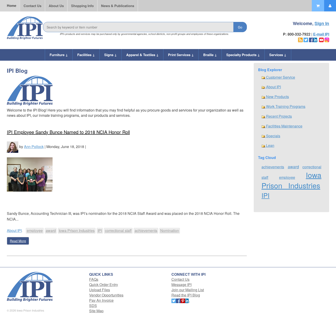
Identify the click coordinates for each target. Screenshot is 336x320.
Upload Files (99, 289)
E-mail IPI (321, 34)
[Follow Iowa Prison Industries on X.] (306, 39)
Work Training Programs (285, 106)
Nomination (169, 230)
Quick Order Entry (103, 284)
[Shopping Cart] (318, 5)
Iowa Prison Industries (77, 230)
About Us (56, 5)
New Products (277, 96)
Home (11, 6)
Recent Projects (278, 116)
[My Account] (330, 5)
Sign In (322, 23)
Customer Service (280, 77)
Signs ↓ (110, 54)
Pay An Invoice (101, 300)
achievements (146, 230)
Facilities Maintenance (283, 126)
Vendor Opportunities (106, 295)
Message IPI (181, 284)
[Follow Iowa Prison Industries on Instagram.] (327, 39)
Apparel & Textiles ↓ (142, 54)
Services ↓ (277, 54)
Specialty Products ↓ (243, 54)
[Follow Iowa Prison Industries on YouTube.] (321, 39)
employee (35, 230)
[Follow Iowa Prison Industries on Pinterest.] (183, 300)
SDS (93, 305)
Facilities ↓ (86, 54)
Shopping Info (82, 5)
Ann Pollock (34, 146)
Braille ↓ (210, 54)
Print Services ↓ (181, 54)
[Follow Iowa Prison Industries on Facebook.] (311, 39)
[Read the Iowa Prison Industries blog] (301, 39)
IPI (100, 230)
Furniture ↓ (59, 54)
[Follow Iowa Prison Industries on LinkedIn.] (316, 39)
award (51, 230)
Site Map (96, 310)
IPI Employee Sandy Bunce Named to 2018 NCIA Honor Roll (68, 132)
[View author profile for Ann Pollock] (12, 146)
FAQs (93, 279)
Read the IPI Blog (185, 295)
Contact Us (32, 5)
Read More (18, 241)
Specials (272, 135)
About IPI (14, 230)
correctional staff (118, 230)
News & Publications (117, 5)
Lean (269, 145)
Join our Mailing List (187, 289)
